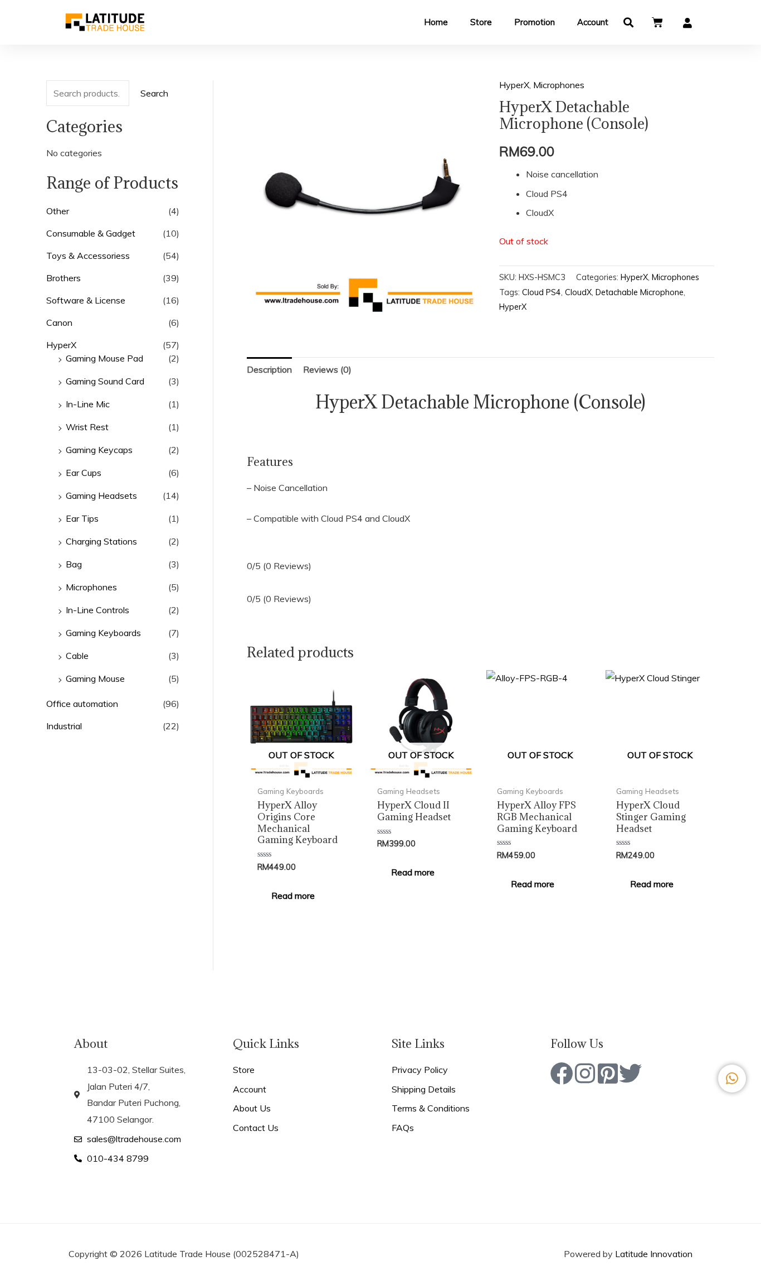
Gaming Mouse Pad (104, 358)
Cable (77, 655)
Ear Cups (83, 472)
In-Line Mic (88, 404)
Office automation (82, 703)
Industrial (64, 725)
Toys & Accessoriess (88, 255)
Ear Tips (82, 518)
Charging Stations (101, 541)
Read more (293, 895)
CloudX (578, 292)
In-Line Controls (97, 609)
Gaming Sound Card (105, 381)
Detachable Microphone (640, 292)
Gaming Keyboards (103, 632)
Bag (74, 564)
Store (481, 22)
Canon (59, 322)
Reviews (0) (327, 369)
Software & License (85, 300)
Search (154, 93)
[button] (628, 22)
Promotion (534, 22)
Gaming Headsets (101, 495)
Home (436, 22)
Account (592, 22)
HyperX (61, 344)
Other (57, 210)
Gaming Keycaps (99, 449)
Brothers (63, 277)
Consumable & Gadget (90, 233)
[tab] (269, 370)
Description (269, 369)
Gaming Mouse (95, 678)
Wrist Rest (87, 426)
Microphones (91, 587)
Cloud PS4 (541, 292)
